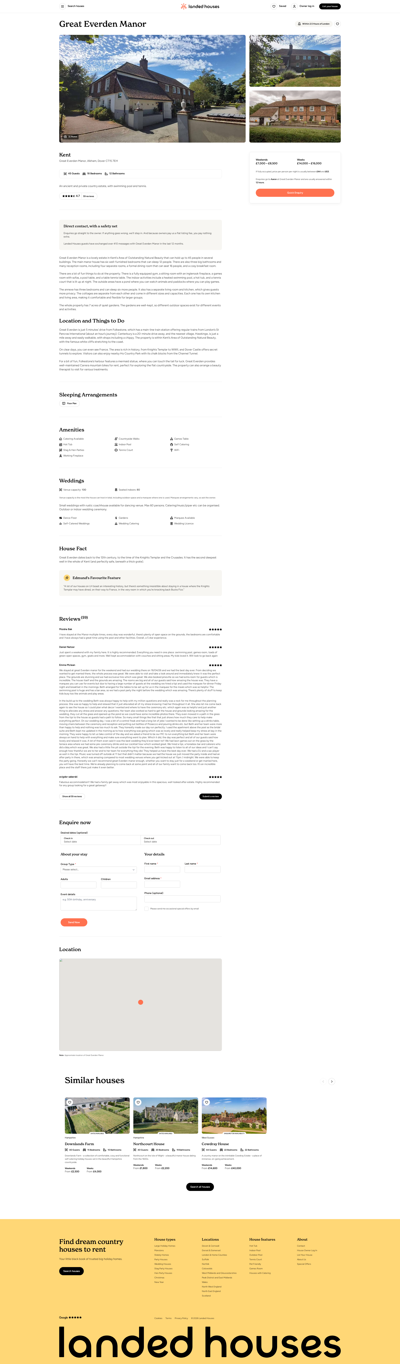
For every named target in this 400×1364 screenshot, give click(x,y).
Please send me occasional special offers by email (174, 909)
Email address (153, 878)
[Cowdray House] (234, 1115)
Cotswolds (207, 1269)
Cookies (158, 1318)
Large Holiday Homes (164, 1246)
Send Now (74, 922)
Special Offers (304, 1264)
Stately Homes (161, 1255)
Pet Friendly (255, 1264)
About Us (301, 1259)
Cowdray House (215, 1144)
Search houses (71, 1271)
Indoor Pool (254, 1250)
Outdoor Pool (255, 1255)
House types (164, 1239)
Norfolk (205, 1264)
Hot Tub (253, 1246)
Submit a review (210, 796)
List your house (330, 6)
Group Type (68, 864)
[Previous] (323, 1081)
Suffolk (205, 1259)
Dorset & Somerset (211, 1250)
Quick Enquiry (295, 193)
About (302, 1239)
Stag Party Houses (163, 1269)
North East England (211, 1291)
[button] (140, 1002)
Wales (205, 1282)
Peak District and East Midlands (217, 1278)
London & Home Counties (214, 1255)
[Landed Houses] (200, 6)
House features (262, 1239)
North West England (211, 1287)
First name (151, 864)
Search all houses (200, 1187)
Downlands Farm (79, 1144)
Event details (68, 894)
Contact (301, 1246)
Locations (210, 1239)
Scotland (206, 1296)
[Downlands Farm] (97, 1115)
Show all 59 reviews (72, 796)
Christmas (159, 1278)
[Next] (331, 1081)
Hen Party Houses (163, 1273)
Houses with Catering (260, 1273)
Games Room (256, 1269)
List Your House (304, 1255)
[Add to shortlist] (337, 24)
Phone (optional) (153, 893)
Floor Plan (72, 403)
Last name (191, 864)
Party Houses (161, 1259)
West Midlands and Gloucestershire (219, 1273)
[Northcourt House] (165, 1115)
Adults (64, 879)
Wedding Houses (162, 1264)
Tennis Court (255, 1259)
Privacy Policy (181, 1318)
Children (106, 879)
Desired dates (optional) (74, 833)
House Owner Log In (307, 1250)
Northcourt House (149, 1144)
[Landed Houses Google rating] (70, 1317)
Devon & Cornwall (210, 1246)
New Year (159, 1282)
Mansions (159, 1250)
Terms (168, 1318)
